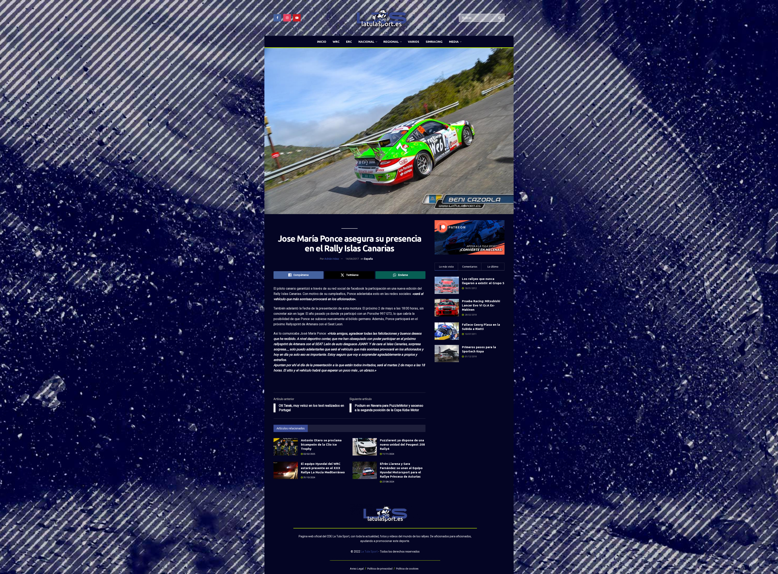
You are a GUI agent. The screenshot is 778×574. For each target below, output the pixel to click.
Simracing (434, 41)
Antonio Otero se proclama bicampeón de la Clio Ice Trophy (321, 444)
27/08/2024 (388, 481)
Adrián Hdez (331, 258)
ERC (349, 41)
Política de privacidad (379, 568)
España (368, 258)
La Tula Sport (369, 551)
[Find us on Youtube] (297, 17)
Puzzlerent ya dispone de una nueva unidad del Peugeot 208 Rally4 (402, 444)
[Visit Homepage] (381, 18)
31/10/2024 (309, 477)
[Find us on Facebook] (277, 17)
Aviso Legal (357, 568)
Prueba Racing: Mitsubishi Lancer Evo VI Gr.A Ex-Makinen (481, 305)
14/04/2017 (352, 258)
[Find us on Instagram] (287, 17)
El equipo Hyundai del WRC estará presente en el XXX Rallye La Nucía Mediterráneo (323, 468)
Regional (391, 41)
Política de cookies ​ (407, 568)
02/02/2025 (309, 454)
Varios (413, 41)
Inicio (321, 41)
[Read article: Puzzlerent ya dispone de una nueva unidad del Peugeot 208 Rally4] (365, 447)
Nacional (366, 41)
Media (454, 41)
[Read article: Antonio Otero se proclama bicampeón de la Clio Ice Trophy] (286, 447)
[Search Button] (500, 18)
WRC (336, 41)
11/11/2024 (388, 454)
